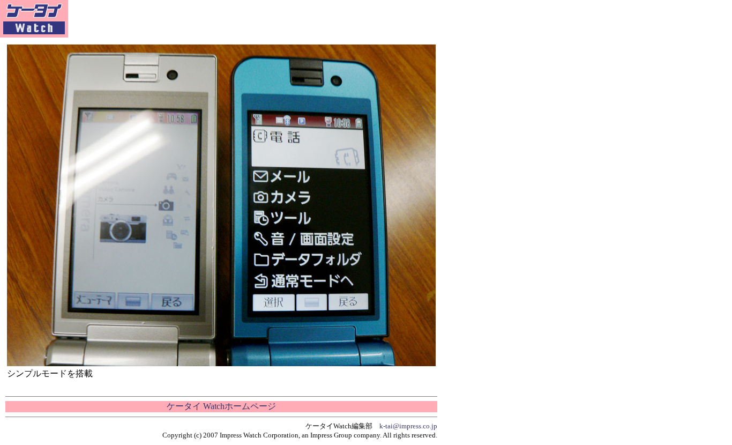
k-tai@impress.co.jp (408, 426)
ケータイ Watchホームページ (221, 406)
